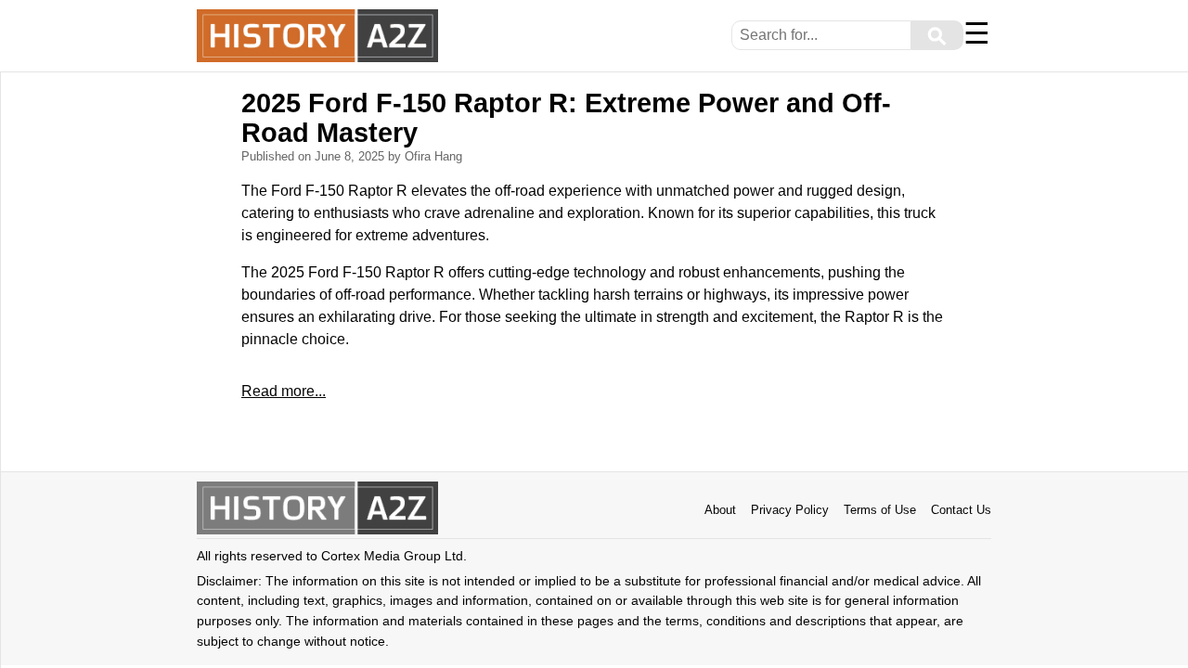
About (720, 510)
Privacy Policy (790, 510)
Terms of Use (880, 510)
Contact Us (961, 510)
